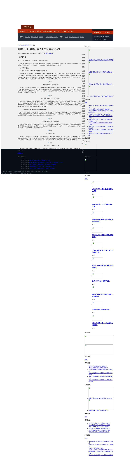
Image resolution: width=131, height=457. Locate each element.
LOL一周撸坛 (84, 131)
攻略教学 (38, 31)
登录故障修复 (34, 37)
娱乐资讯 (56, 31)
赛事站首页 (84, 76)
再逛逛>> (20, 153)
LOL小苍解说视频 (83, 123)
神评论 (51, 53)
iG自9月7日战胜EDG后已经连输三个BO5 (39, 160)
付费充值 (108, 32)
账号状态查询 (49, 37)
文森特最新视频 (83, 106)
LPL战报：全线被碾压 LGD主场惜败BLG (99, 428)
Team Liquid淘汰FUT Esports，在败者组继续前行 (101, 455)
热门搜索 (63, 31)
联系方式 (30, 171)
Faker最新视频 (83, 91)
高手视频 (70, 31)
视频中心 (40, 27)
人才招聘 (9, 171)
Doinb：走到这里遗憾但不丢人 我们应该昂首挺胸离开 (42, 164)
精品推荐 (97, 32)
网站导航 (45, 171)
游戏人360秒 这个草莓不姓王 (101, 281)
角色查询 (55, 37)
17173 (19, 45)
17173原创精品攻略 (82, 78)
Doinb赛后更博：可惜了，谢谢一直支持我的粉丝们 (42, 166)
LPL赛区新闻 (84, 88)
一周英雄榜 (82, 103)
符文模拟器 (30, 31)
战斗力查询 (27, 37)
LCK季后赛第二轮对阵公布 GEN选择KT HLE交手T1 (42, 168)
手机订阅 (47, 53)
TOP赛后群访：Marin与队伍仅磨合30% (99, 426)
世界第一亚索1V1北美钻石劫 (100, 309)
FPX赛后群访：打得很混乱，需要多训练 (99, 430)
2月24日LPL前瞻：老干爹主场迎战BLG (99, 432)
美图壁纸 (90, 27)
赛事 (31, 45)
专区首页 (27, 27)
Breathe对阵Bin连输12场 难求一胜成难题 (99, 109)
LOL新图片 (82, 92)
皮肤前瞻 (76, 37)
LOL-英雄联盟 (25, 45)
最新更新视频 (83, 77)
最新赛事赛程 (84, 117)
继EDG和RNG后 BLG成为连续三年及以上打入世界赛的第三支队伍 (46, 162)
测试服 (66, 37)
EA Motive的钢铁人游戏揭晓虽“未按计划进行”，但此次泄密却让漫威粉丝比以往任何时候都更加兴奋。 (101, 451)
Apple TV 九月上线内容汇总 (96, 448)
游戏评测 (107, 36)
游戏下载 (101, 36)
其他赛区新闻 (84, 102)
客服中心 (37, 171)
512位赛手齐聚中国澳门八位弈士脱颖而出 (99, 114)
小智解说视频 (83, 140)
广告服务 (16, 171)
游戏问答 (41, 37)
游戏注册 (96, 36)
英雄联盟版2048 (47, 31)
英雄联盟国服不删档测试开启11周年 (98, 368)
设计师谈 (82, 37)
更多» (86, 102)
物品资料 (22, 31)
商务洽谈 (23, 171)
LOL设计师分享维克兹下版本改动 (97, 366)
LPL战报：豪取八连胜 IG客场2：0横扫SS (99, 423)
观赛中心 (65, 27)
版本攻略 (77, 27)
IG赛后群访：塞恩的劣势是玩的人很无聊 (99, 425)
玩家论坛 (102, 27)
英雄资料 (52, 27)
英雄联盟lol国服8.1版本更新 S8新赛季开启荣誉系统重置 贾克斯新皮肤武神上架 (32, 20)
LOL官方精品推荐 (82, 118)
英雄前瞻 (71, 37)
